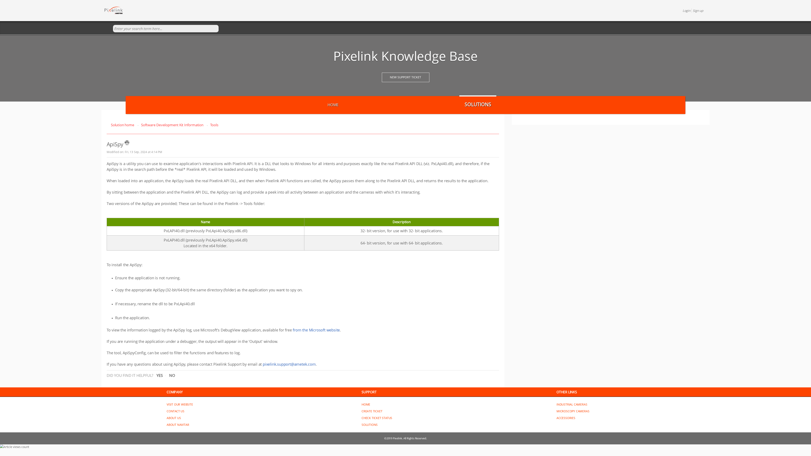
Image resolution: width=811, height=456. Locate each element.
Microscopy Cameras (573, 411)
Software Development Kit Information (172, 124)
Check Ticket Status (377, 418)
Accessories (566, 418)
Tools (214, 124)
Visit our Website (180, 404)
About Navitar (178, 425)
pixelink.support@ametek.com (289, 364)
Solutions (478, 104)
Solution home (123, 124)
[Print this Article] (127, 142)
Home (333, 104)
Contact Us (175, 411)
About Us (174, 418)
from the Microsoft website (316, 329)
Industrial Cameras (572, 404)
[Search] (109, 29)
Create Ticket (372, 411)
